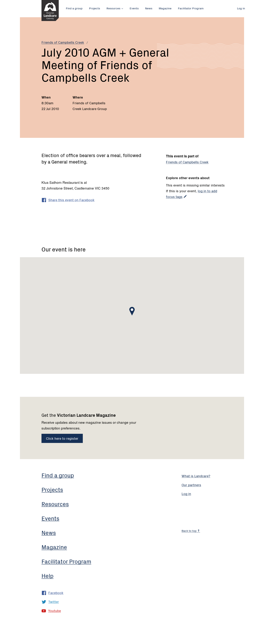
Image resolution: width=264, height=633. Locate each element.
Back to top (189, 530)
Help (47, 575)
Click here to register (62, 438)
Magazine (165, 8)
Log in (241, 8)
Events (134, 8)
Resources (113, 8)
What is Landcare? (196, 475)
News (148, 8)
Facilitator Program (191, 8)
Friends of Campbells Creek (62, 42)
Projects (94, 8)
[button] (132, 311)
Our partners (191, 484)
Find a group (74, 8)
